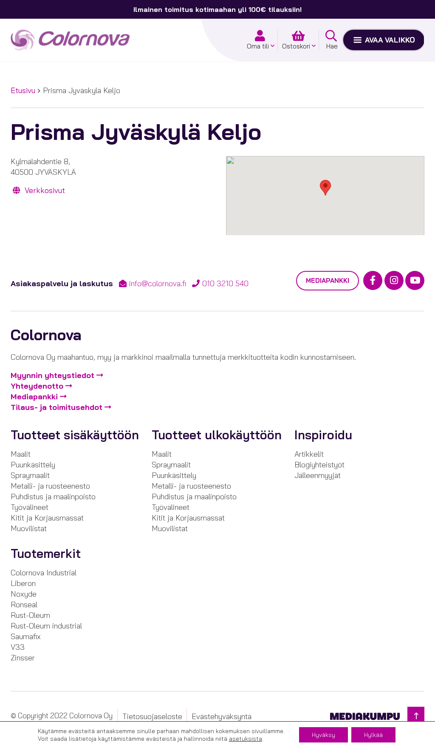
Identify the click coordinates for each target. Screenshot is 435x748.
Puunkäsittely (33, 464)
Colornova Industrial (43, 572)
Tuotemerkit (46, 553)
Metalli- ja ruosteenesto (50, 486)
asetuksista (245, 738)
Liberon (23, 583)
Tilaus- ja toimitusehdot (56, 407)
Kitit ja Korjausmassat (47, 518)
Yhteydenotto (37, 386)
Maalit (21, 454)
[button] (325, 187)
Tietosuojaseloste (152, 716)
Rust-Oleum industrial (46, 626)
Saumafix (26, 636)
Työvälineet (29, 507)
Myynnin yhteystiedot (52, 375)
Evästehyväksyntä (221, 716)
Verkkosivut (44, 190)
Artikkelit (309, 454)
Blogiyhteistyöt (319, 464)
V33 (18, 647)
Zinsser (23, 658)
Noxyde (24, 594)
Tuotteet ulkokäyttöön (217, 435)
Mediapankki (327, 280)
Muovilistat (29, 528)
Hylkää (373, 735)
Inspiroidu (323, 435)
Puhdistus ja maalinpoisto (53, 496)
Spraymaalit (30, 475)
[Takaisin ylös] (415, 716)
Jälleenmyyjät (317, 475)
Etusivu (23, 90)
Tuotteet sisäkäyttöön (75, 435)
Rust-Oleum (30, 615)
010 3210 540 (225, 283)
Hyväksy (323, 735)
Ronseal (24, 604)
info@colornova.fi (157, 283)
